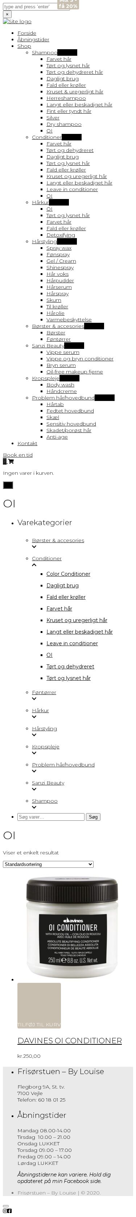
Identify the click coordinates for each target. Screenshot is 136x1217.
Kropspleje (45, 746)
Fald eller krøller (66, 597)
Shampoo (45, 801)
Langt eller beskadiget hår (79, 632)
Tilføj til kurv (39, 1024)
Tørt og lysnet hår (68, 678)
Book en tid (18, 455)
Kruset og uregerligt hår (76, 620)
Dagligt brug (62, 585)
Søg (93, 817)
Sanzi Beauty (48, 782)
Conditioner (47, 558)
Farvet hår (59, 608)
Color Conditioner (68, 574)
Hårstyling (44, 728)
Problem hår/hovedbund (63, 764)
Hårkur (40, 710)
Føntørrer (44, 692)
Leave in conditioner (72, 643)
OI (49, 655)
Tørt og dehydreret (70, 666)
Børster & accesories (58, 540)
